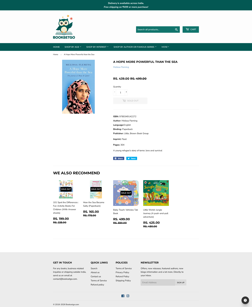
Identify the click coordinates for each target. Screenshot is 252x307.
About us (95, 272)
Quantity (117, 86)
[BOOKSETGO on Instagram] (127, 296)
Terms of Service (99, 280)
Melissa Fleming (121, 67)
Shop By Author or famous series (134, 47)
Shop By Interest (96, 47)
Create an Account (191, 22)
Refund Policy (122, 276)
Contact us (96, 276)
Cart (193, 29)
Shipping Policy (123, 280)
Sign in (176, 22)
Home (56, 47)
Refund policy (97, 284)
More (164, 47)
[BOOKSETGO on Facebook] (122, 296)
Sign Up (180, 282)
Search (94, 268)
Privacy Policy (122, 272)
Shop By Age (72, 47)
